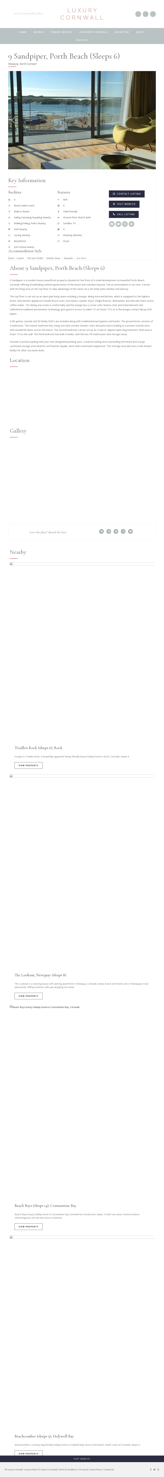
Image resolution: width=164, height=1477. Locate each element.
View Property (29, 765)
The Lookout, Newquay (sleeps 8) (40, 975)
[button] (101, 531)
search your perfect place (28, 13)
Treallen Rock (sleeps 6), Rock (38, 747)
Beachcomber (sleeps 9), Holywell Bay (44, 1436)
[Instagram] (158, 1470)
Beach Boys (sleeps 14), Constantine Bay (45, 1205)
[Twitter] (154, 1470)
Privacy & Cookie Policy (90, 1469)
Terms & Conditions (67, 1469)
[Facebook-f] (151, 1470)
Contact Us (109, 1469)
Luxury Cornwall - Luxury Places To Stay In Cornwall (32, 1469)
